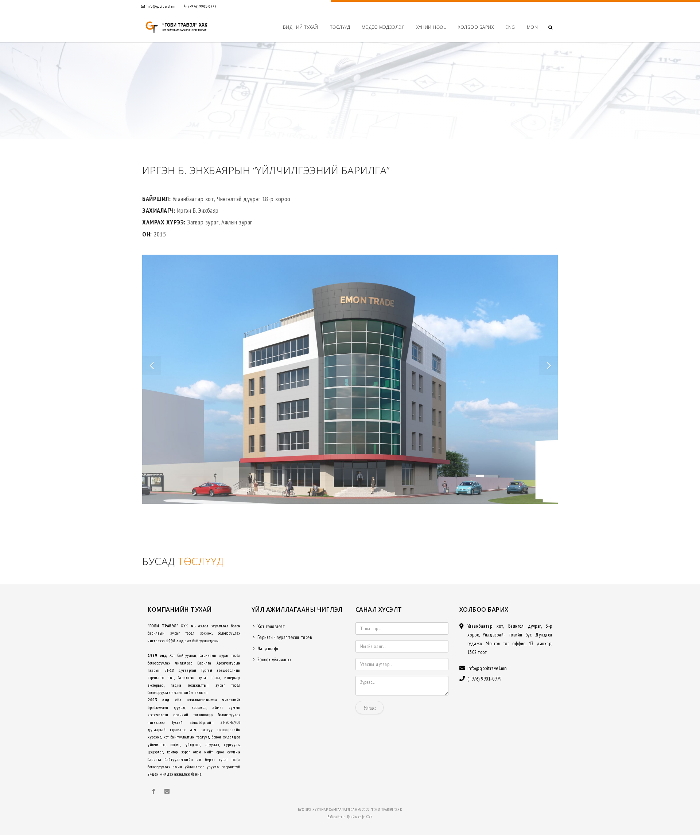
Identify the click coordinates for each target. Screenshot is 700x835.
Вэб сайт (334, 816)
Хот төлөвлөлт (271, 626)
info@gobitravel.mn (160, 6)
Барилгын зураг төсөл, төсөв (284, 637)
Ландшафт (268, 648)
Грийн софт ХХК (360, 816)
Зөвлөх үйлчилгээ (274, 659)
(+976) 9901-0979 (202, 6)
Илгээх (369, 707)
